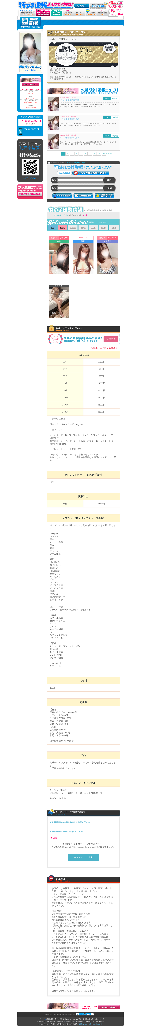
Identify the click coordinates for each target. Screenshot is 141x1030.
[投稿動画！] (56, 10)
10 (104, 153)
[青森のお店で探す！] (116, 1)
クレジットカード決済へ (83, 857)
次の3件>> (109, 153)
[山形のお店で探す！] (111, 9)
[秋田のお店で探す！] (112, 5)
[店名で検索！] (68, 10)
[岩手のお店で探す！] (120, 5)
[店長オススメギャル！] (91, 10)
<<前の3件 (57, 153)
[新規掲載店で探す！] (102, 10)
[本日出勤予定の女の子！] (27, 10)
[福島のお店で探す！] (116, 14)
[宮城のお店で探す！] (119, 9)
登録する (111, 339)
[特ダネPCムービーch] (43, 10)
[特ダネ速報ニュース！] (79, 10)
